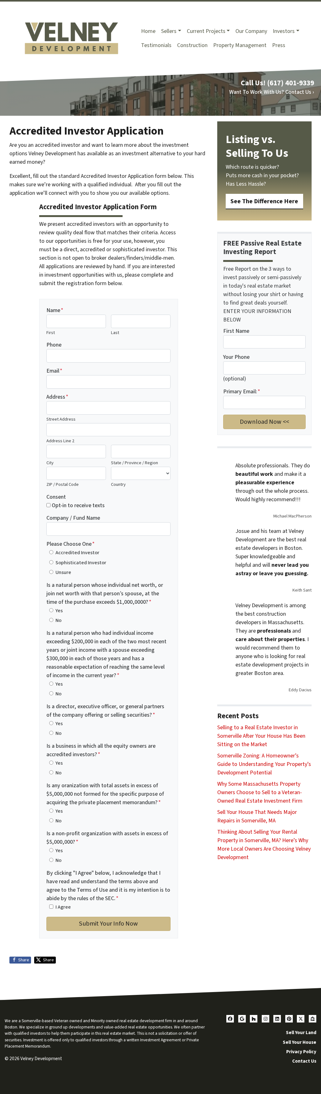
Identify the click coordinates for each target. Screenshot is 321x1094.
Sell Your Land (301, 1032)
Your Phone (236, 357)
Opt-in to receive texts (78, 505)
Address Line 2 (60, 441)
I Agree (63, 907)
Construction (192, 45)
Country (118, 484)
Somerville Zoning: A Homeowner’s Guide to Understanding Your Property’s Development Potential (264, 764)
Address (57, 397)
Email (54, 371)
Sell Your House (299, 1042)
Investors (284, 31)
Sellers (168, 31)
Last (115, 332)
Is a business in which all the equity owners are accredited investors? (100, 750)
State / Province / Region (134, 462)
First (50, 332)
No (58, 620)
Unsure (63, 572)
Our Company (251, 31)
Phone (53, 345)
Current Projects (206, 31)
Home (148, 31)
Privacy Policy (301, 1051)
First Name (236, 331)
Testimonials (156, 45)
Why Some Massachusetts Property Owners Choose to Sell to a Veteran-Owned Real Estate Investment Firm (260, 792)
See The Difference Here (264, 201)
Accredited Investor (77, 552)
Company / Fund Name (73, 518)
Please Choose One (70, 544)
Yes (59, 610)
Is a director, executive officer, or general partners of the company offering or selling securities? (105, 711)
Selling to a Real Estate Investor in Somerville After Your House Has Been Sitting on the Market (261, 736)
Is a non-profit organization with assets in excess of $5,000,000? (107, 838)
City (50, 462)
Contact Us (304, 1061)
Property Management (239, 45)
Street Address (61, 419)
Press (278, 45)
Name (54, 310)
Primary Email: (241, 392)
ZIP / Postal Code (62, 484)
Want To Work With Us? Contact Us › (271, 92)
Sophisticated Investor (80, 562)
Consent (56, 497)
